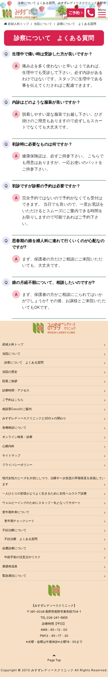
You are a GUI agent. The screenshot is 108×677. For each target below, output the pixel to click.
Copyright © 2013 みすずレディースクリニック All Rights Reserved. (54, 670)
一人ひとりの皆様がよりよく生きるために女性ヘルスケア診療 (44, 493)
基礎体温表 (9, 566)
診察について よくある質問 (23, 362)
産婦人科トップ (12, 344)
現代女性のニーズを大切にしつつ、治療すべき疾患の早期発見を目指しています (53, 481)
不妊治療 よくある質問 (20, 539)
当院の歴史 (9, 372)
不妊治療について (14, 530)
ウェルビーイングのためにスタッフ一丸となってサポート (41, 503)
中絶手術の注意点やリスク (22, 557)
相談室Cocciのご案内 (17, 409)
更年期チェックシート (19, 521)
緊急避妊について (14, 575)
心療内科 (8, 446)
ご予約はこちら (12, 399)
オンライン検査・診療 (17, 437)
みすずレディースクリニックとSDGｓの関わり (34, 418)
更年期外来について (15, 512)
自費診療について (14, 548)
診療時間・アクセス (15, 390)
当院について (11, 353)
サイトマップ (11, 455)
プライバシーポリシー (17, 465)
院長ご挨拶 (9, 381)
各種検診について (14, 427)
